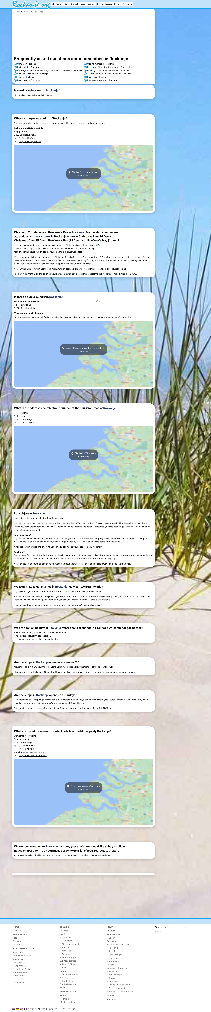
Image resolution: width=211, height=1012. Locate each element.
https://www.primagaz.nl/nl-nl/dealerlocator (37, 639)
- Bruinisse (112, 978)
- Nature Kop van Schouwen (120, 991)
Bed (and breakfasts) (23, 955)
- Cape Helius (19, 965)
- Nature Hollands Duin (118, 944)
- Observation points (70, 944)
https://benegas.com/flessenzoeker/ (33, 636)
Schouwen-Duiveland (117, 968)
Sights (63, 934)
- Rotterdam (113, 961)
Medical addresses (69, 1002)
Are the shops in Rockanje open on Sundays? (109, 73)
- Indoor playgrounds (70, 957)
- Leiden (111, 938)
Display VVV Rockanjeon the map (85, 455)
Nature (63, 967)
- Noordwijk (112, 948)
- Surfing (64, 977)
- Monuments (66, 940)
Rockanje (59, 4)
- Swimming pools (69, 974)
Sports (63, 971)
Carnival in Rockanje (26, 64)
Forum (110, 927)
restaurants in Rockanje (31, 257)
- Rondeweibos (20, 972)
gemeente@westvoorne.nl (33, 752)
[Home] (53, 4)
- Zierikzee (112, 981)
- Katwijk (111, 951)
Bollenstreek (113, 941)
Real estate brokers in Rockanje (102, 80)
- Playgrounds (67, 954)
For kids (17, 941)
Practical (109, 4)
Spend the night (72, 4)
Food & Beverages (69, 984)
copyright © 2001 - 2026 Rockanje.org (61, 1009)
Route (63, 995)
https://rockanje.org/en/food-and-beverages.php (102, 269)
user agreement (33, 1009)
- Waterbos (18, 975)
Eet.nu (133, 274)
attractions (32, 245)
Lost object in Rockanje (28, 80)
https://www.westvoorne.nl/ (103, 523)
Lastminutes (19, 982)
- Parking (64, 999)
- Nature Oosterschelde (118, 984)
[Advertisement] (177, 75)
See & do (92, 4)
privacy (43, 1009)
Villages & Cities (67, 964)
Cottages (17, 962)
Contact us (159, 931)
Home (16, 927)
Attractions (65, 947)
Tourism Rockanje (25, 77)
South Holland (114, 934)
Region (117, 4)
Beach (83, 4)
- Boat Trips (65, 950)
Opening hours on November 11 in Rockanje (108, 70)
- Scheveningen (114, 954)
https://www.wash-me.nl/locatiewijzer (113, 317)
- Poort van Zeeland (22, 969)
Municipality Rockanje (97, 77)
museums (47, 245)
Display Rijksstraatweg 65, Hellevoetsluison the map (85, 349)
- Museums (65, 937)
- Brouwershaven (115, 974)
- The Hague (113, 958)
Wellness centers (68, 961)
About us (111, 999)
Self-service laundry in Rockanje (32, 73)
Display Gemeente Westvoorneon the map (85, 788)
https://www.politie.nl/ (30, 141)
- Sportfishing (66, 981)
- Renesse (112, 971)
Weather (125, 4)
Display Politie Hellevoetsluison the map (85, 174)
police (89, 526)
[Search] (131, 4)
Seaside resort (20, 934)
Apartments (18, 952)
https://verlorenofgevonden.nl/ (61, 541)
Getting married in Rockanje (100, 64)
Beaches (64, 930)
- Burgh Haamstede (116, 988)
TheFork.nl (118, 274)
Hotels (16, 979)
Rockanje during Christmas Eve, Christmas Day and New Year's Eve (49, 70)
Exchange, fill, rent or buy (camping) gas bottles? (110, 67)
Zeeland (111, 964)
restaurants (43, 236)
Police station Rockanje (28, 67)
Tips (15, 938)
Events (100, 4)
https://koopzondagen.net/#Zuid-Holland (64, 703)
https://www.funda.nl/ (99, 855)
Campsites (18, 959)
